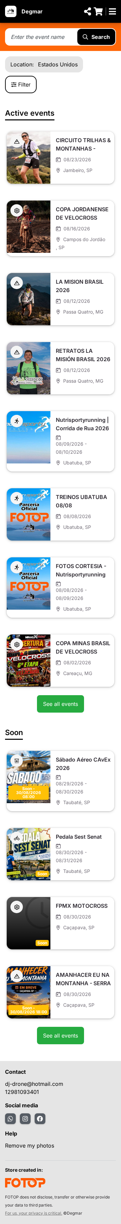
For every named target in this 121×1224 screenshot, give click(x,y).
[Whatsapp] (10, 1118)
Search (100, 37)
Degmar (32, 11)
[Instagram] (25, 1118)
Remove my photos (29, 1145)
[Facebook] (40, 1118)
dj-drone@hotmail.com (34, 1083)
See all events (60, 704)
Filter (24, 84)
